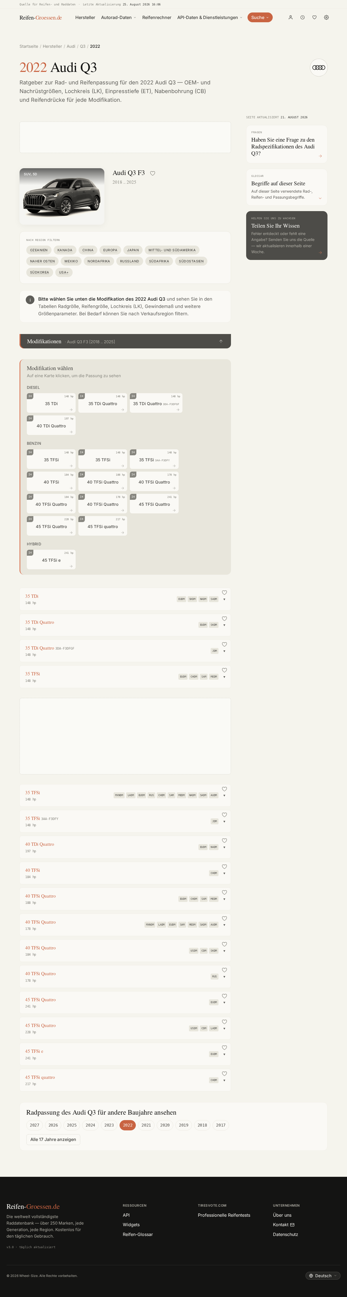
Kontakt (280, 1224)
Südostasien (191, 261)
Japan (133, 250)
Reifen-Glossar (138, 1234)
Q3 (82, 46)
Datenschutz (285, 1234)
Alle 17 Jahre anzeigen (53, 1139)
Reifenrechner (156, 17)
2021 (146, 1125)
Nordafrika (99, 261)
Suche (257, 17)
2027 (34, 1125)
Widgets (131, 1224)
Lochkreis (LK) (83, 91)
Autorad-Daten (116, 17)
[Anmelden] (290, 17)
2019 (183, 1125)
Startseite (29, 46)
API (126, 1215)
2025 (71, 1125)
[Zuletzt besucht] (302, 17)
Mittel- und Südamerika (172, 250)
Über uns (282, 1215)
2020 (165, 1125)
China (88, 250)
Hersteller (85, 17)
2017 (221, 1125)
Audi (71, 46)
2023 (109, 1125)
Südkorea (39, 272)
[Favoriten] (314, 17)
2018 (202, 1125)
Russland (129, 261)
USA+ (64, 272)
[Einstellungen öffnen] (326, 17)
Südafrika (159, 261)
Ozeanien (39, 250)
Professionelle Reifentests (224, 1215)
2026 (53, 1125)
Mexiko (71, 261)
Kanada (65, 250)
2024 (90, 1125)
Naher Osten (42, 261)
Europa (110, 250)
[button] (125, 341)
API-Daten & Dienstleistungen (207, 17)
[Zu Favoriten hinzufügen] (153, 173)
